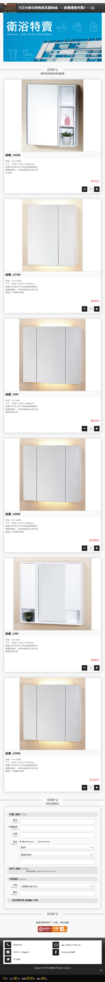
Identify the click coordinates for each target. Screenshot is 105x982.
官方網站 (17, 959)
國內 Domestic (28, 842)
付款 (14, 886)
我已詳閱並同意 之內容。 (26, 900)
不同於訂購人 (41, 871)
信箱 (15, 835)
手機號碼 (13, 828)
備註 (14, 893)
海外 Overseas (44, 842)
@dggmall (25, 952)
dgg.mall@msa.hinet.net (71, 945)
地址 (14, 843)
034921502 (17, 945)
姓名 (15, 821)
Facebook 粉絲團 (68, 952)
